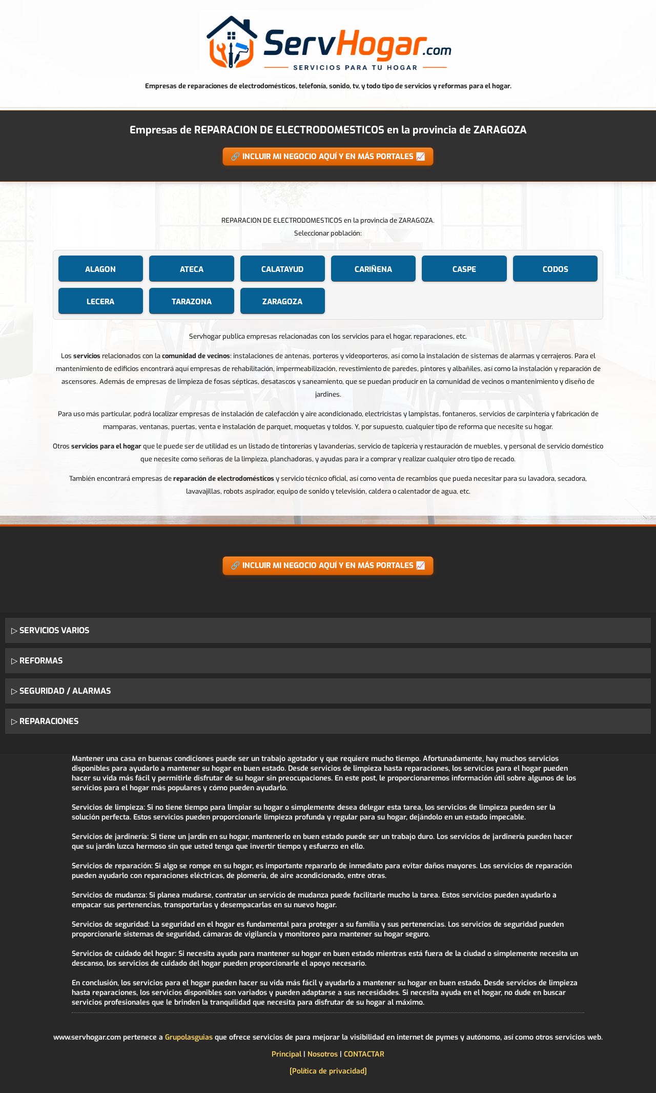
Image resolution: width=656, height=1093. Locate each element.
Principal (286, 1054)
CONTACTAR (364, 1054)
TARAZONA (192, 302)
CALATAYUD (282, 269)
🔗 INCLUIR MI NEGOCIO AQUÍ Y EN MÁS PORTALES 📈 (328, 156)
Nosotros (323, 1054)
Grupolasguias (189, 1037)
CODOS (555, 269)
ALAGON (100, 269)
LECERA (100, 302)
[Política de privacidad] (328, 1071)
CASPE (464, 269)
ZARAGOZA (282, 302)
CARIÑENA (373, 269)
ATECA (191, 269)
